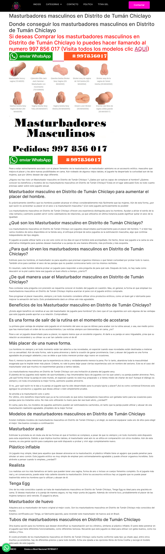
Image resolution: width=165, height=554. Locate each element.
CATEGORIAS (52, 4)
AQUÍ (141, 49)
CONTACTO (72, 4)
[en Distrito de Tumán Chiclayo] (61, 150)
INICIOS (37, 4)
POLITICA (88, 4)
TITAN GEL (103, 4)
